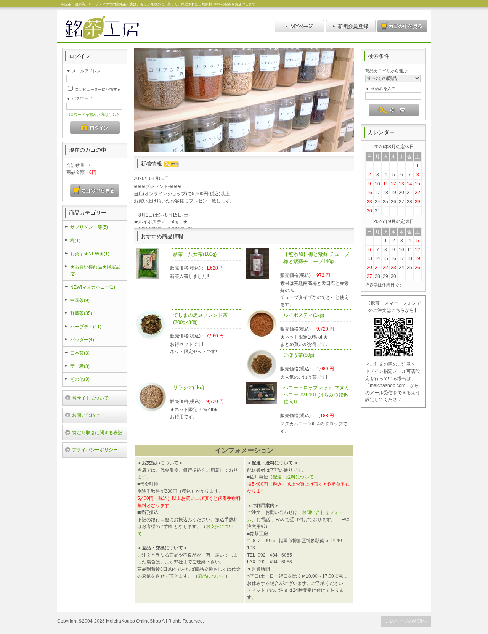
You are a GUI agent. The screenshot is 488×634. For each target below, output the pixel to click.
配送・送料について (293, 476)
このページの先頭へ (406, 620)
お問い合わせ (86, 415)
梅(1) (75, 240)
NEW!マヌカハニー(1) (92, 286)
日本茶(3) (80, 352)
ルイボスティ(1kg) (303, 315)
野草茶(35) (81, 313)
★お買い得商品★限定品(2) (95, 270)
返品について (211, 575)
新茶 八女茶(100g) (197, 254)
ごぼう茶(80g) (298, 355)
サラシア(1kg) (188, 387)
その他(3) (80, 379)
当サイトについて (90, 397)
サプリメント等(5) (89, 227)
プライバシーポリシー (95, 449)
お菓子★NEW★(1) (89, 253)
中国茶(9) (80, 300)
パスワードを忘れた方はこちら (93, 114)
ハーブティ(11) (85, 326)
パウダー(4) (82, 339)
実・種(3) (80, 366)
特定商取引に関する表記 (97, 432)
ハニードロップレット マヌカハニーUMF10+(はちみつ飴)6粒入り (316, 394)
